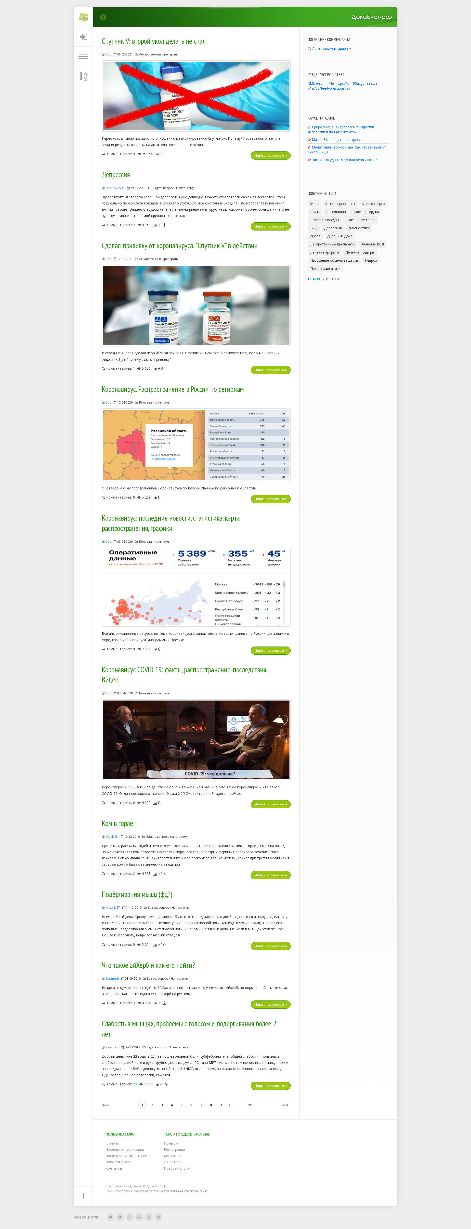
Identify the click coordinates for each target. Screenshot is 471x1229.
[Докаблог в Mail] (158, 1217)
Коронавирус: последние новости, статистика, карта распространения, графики (171, 523)
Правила (171, 1143)
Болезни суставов (360, 219)
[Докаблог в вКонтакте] (110, 1217)
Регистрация (174, 1149)
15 (250, 1105)
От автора (173, 1162)
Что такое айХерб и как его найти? (148, 965)
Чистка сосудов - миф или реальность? (344, 159)
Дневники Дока (340, 236)
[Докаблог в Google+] (139, 1217)
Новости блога (118, 1162)
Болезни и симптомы (154, 402)
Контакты (113, 1168)
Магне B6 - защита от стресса (337, 139)
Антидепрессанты (340, 203)
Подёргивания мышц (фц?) (137, 894)
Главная (112, 1143)
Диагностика (359, 228)
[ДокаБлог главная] (83, 17)
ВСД (313, 228)
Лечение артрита (324, 252)
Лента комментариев (330, 48)
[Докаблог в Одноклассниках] (149, 1217)
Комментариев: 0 (120, 497)
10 (231, 1105)
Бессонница (336, 211)
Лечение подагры (360, 252)
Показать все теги (323, 278)
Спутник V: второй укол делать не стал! (155, 41)
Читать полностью (270, 155)
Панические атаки (325, 268)
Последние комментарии (126, 1155)
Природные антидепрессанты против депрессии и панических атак (341, 129)
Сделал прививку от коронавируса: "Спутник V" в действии (180, 245)
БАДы (315, 211)
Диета (315, 236)
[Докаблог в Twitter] (120, 1217)
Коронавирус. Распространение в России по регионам (173, 389)
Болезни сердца (366, 211)
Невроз (371, 260)
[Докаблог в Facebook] (129, 1217)
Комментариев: (120, 153)
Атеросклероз (373, 203)
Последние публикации (124, 1149)
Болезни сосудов (324, 219)
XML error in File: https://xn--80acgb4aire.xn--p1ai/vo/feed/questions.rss (343, 86)
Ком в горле (117, 823)
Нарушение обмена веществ (334, 260)
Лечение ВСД (373, 244)
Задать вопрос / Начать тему (173, 188)
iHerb (314, 203)
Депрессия (116, 174)
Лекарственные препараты (158, 54)
